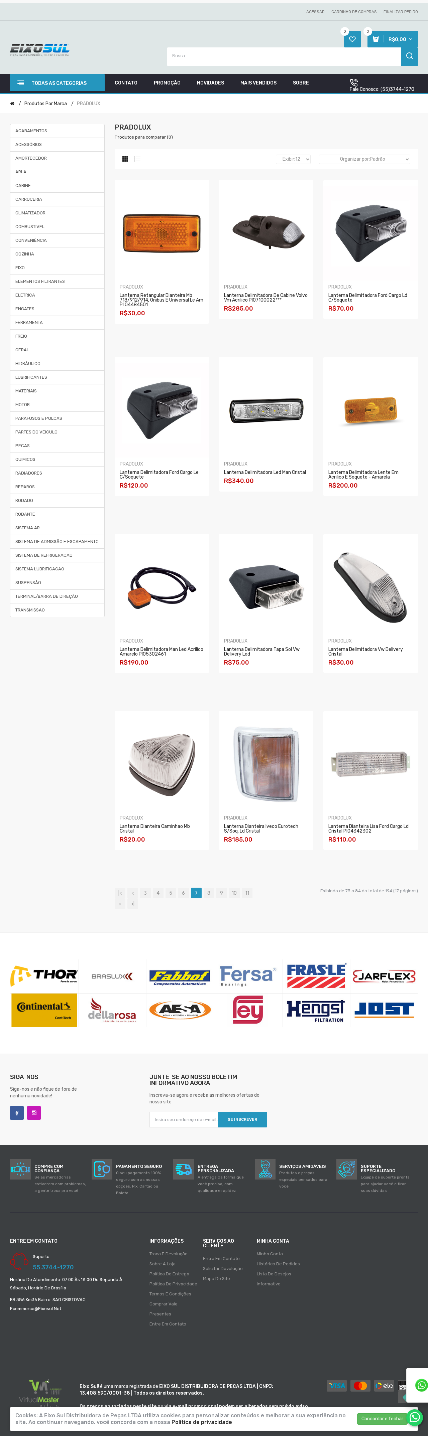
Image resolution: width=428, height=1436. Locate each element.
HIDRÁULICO (27, 363)
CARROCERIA (28, 199)
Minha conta (270, 1253)
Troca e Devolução (168, 1253)
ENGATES (24, 308)
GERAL (22, 349)
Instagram (34, 1113)
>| (132, 904)
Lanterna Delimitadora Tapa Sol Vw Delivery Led (262, 652)
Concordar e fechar (382, 1419)
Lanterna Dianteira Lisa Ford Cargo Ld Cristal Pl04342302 (368, 829)
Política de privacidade (173, 1283)
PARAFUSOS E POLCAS (38, 418)
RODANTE (25, 514)
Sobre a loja (162, 1263)
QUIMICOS (25, 459)
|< (120, 893)
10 (234, 893)
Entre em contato (167, 1323)
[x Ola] (414, 1417)
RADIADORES (28, 473)
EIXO (20, 267)
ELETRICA (25, 295)
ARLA (20, 171)
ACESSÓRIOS (28, 144)
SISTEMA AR (27, 527)
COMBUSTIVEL (29, 226)
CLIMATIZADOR (30, 212)
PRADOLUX (88, 104)
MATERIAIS (26, 390)
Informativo (269, 1283)
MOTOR (22, 404)
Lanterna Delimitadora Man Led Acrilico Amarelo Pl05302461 (161, 652)
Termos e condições (170, 1293)
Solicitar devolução (223, 1268)
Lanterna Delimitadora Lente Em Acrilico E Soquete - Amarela (363, 475)
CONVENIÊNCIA (31, 240)
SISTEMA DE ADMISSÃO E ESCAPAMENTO (57, 541)
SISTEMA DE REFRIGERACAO (44, 555)
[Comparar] (167, 327)
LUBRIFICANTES (31, 377)
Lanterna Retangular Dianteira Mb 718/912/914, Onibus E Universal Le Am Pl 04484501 (161, 300)
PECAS (22, 445)
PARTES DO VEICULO (36, 431)
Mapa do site (216, 1278)
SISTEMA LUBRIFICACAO (39, 568)
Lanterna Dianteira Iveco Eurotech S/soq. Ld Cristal (261, 829)
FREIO (21, 336)
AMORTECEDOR (31, 158)
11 (247, 893)
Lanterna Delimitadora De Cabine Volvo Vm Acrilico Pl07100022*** (266, 298)
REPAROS (25, 486)
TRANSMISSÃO (30, 609)
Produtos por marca (45, 104)
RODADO (24, 500)
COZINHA (24, 253)
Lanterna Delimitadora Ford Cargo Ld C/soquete (367, 298)
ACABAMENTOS (31, 130)
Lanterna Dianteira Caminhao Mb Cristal (155, 829)
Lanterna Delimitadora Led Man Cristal (265, 472)
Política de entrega (169, 1273)
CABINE (23, 185)
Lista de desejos (274, 1273)
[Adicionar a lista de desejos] (177, 327)
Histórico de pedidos (278, 1263)
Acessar (315, 11)
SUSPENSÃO (28, 582)
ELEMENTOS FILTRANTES (40, 281)
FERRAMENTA (29, 322)
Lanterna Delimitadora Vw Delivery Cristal (365, 652)
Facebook (17, 1113)
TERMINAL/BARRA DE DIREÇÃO (46, 596)
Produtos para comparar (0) (144, 137)
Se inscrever (242, 1119)
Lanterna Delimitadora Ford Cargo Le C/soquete (159, 475)
